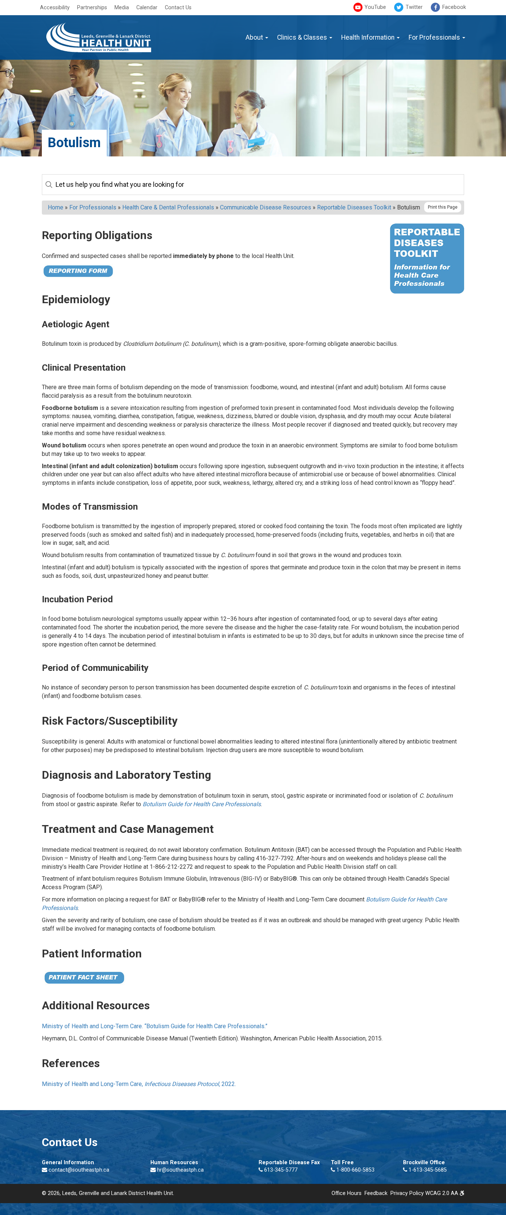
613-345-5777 (280, 1170)
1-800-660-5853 (354, 1170)
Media (121, 7)
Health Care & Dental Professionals (168, 207)
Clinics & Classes (303, 37)
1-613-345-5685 (427, 1170)
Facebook (453, 7)
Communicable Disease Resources (265, 207)
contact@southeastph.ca (79, 1170)
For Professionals (435, 37)
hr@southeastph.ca (180, 1170)
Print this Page (442, 207)
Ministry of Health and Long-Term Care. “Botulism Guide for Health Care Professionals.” (154, 1026)
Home (55, 207)
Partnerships (92, 7)
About (255, 37)
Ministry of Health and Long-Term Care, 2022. (139, 1083)
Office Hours (347, 1193)
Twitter (413, 7)
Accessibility (55, 7)
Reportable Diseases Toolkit (354, 207)
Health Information (368, 37)
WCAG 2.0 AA (442, 1193)
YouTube (374, 7)
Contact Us (178, 7)
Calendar (146, 7)
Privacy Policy (407, 1193)
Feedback (375, 1193)
